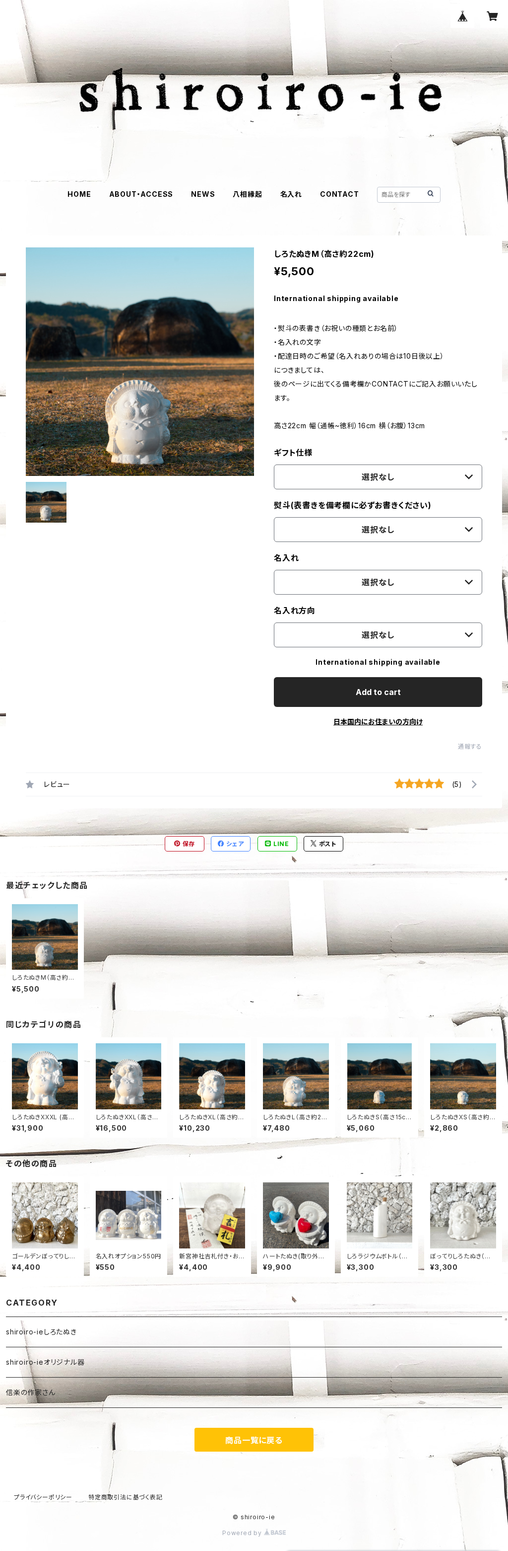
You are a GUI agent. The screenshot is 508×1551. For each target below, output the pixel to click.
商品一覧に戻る (254, 1440)
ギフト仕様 (293, 453)
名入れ (291, 194)
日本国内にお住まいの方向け (378, 721)
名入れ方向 (295, 611)
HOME (79, 194)
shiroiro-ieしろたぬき (41, 1331)
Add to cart (378, 692)
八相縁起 (247, 194)
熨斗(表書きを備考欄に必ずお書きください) (353, 505)
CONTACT (339, 194)
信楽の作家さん (31, 1392)
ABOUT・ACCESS (141, 194)
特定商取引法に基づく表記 (125, 1497)
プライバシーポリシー (43, 1497)
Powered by (243, 1533)
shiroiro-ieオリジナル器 (45, 1362)
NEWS (203, 194)
